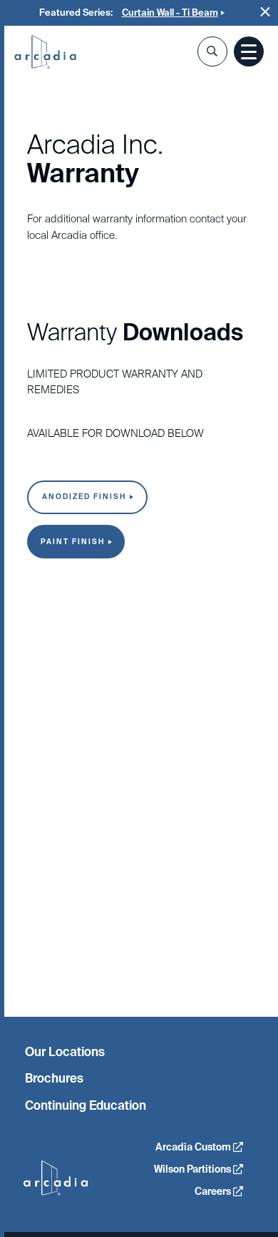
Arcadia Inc (45, 53)
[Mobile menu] (249, 51)
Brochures (54, 1078)
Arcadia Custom (194, 1146)
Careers (214, 1191)
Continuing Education (85, 1105)
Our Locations (65, 1052)
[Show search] (212, 51)
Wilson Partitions (193, 1169)
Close (265, 12)
